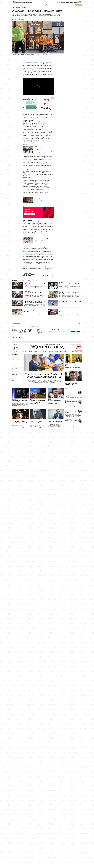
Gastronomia (23, 7)
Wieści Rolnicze (39, 333)
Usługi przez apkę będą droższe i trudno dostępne (44, 148)
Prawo (35, 351)
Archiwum (29, 331)
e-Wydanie (72, 351)
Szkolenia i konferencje (16, 337)
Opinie (66, 388)
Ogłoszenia (30, 329)
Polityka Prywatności (22, 328)
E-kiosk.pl (38, 328)
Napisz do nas (14, 330)
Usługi (36, 146)
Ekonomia (50, 5)
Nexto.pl (38, 330)
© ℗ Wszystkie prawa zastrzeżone (29, 274)
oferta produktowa (29, 339)
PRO (40, 351)
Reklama (29, 328)
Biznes (19, 7)
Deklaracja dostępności (22, 332)
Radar (61, 351)
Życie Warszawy (39, 334)
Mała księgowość (40, 331)
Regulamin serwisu (22, 330)
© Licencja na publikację (27, 273)
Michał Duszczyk (26, 58)
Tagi (36, 280)
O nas (13, 328)
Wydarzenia (24, 351)
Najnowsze (29, 280)
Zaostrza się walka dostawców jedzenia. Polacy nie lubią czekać (44, 199)
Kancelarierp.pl (39, 332)
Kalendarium (21, 339)
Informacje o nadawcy (22, 331)
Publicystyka (45, 351)
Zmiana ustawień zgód (22, 329)
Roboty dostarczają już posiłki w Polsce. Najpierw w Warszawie (44, 239)
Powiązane (14, 280)
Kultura (56, 351)
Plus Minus (51, 351)
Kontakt (13, 329)
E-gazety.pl (38, 329)
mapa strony (14, 339)
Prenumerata (30, 330)
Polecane (22, 280)
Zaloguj (78, 351)
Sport (65, 351)
